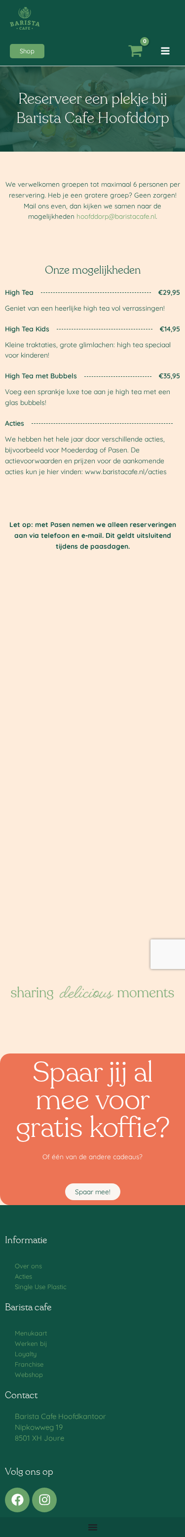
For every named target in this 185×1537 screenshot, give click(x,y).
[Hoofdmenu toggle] (165, 51)
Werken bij (31, 1343)
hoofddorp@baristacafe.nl (116, 216)
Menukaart (31, 1333)
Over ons (28, 1266)
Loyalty (26, 1354)
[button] (27, 51)
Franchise (29, 1364)
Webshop (29, 1374)
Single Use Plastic (41, 1287)
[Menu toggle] (93, 1527)
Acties (23, 1276)
